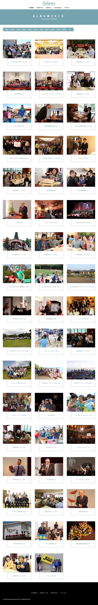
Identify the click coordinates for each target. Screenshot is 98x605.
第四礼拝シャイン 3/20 (83, 62)
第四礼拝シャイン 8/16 (83, 351)
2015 (69, 29)
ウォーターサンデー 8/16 (51, 351)
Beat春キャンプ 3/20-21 (51, 62)
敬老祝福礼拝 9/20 (51, 319)
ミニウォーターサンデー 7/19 (83, 415)
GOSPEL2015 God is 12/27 (83, 222)
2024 (18, 29)
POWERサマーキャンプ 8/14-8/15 (51, 383)
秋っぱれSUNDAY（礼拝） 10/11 (51, 287)
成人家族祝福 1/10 (83, 190)
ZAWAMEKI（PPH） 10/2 (19, 319)
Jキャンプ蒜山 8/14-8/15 (19, 383)
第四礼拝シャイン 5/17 (51, 511)
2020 (41, 29)
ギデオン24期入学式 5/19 (19, 511)
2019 (46, 29)
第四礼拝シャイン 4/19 (19, 576)
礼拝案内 (31, 7)
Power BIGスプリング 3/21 (19, 62)
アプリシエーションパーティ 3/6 (51, 94)
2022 (29, 29)
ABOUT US (40, 7)
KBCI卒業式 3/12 (19, 94)
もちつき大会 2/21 (19, 126)
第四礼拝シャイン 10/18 (83, 254)
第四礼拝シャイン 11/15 (51, 254)
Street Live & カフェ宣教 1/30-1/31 (19, 158)
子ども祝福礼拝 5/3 (51, 544)
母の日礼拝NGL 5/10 (19, 544)
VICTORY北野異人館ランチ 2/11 (83, 126)
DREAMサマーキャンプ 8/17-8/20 (19, 351)
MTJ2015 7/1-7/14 (51, 447)
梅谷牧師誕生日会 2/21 (51, 126)
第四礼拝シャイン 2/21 (83, 94)
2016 (64, 29)
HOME (43, 19)
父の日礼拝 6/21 (51, 479)
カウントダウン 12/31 (51, 222)
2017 (58, 29)
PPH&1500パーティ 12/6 (19, 254)
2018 (52, 29)
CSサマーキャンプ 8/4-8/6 (19, 415)
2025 (12, 29)
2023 (23, 29)
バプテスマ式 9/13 (83, 319)
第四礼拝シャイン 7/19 (19, 447)
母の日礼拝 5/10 (83, 511)
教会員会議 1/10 (51, 190)
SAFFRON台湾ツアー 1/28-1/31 (51, 158)
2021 (35, 29)
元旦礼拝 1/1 (19, 222)
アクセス (66, 7)
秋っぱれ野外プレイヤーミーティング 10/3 (82, 287)
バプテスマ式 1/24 (83, 158)
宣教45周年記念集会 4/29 (83, 544)
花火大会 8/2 (51, 415)
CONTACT (48, 7)
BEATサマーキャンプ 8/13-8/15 (83, 383)
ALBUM (47, 19)
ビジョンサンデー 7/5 (83, 447)
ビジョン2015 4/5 (51, 576)
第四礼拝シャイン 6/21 (19, 479)
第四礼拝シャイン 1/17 (19, 190)
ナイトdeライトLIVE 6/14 (83, 479)
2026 (6, 29)
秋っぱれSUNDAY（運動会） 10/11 (19, 287)
